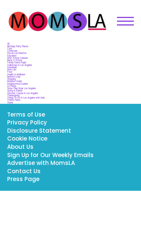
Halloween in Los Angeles (19, 65)
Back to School (14, 60)
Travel (10, 102)
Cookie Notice (27, 139)
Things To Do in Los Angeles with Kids (26, 97)
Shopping (11, 79)
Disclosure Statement (39, 131)
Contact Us (24, 172)
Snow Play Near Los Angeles (21, 88)
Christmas (12, 50)
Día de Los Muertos (16, 53)
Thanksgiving (13, 95)
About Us (20, 147)
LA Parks (11, 86)
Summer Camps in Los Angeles (22, 93)
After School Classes (17, 58)
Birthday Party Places (17, 46)
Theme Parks (13, 100)
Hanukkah (12, 67)
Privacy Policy (27, 123)
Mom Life (11, 69)
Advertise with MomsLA (41, 163)
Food (9, 71)
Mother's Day (13, 76)
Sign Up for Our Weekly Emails (50, 155)
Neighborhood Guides (17, 83)
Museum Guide (14, 81)
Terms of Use (26, 115)
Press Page (23, 179)
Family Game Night (16, 62)
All (8, 43)
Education (12, 55)
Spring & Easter (15, 90)
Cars (9, 48)
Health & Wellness (16, 74)
